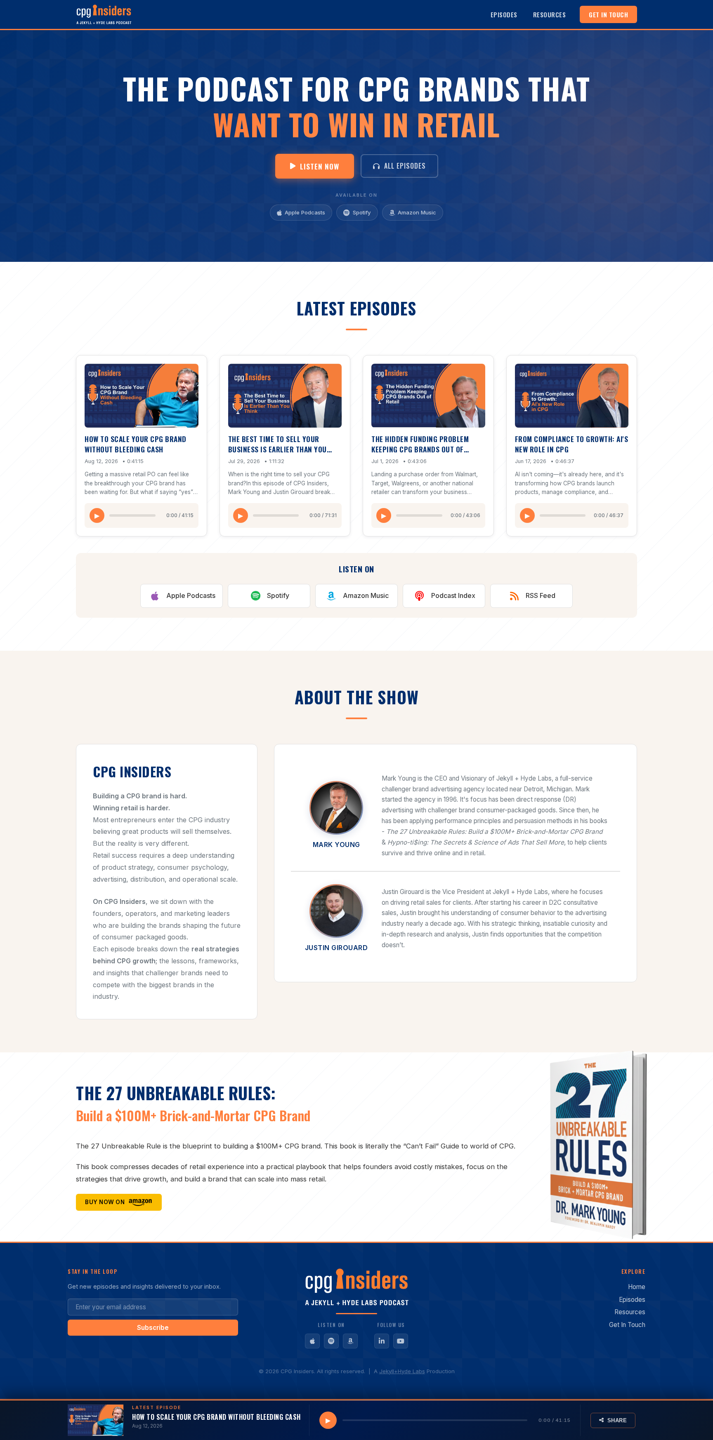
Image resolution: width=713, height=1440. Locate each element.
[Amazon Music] (350, 1341)
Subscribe (153, 1328)
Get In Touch (608, 14)
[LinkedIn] (381, 1341)
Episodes (504, 14)
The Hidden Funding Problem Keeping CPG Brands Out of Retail (420, 448)
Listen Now (319, 166)
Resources (549, 14)
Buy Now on (105, 1202)
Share (617, 1420)
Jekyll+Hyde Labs (402, 1371)
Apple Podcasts (305, 212)
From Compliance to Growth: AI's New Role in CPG (571, 443)
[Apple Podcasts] (312, 1341)
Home (636, 1287)
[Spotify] (331, 1341)
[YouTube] (400, 1341)
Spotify (362, 212)
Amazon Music (417, 212)
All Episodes (405, 166)
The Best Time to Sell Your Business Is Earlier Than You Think (277, 448)
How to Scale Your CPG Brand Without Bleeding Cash (136, 443)
